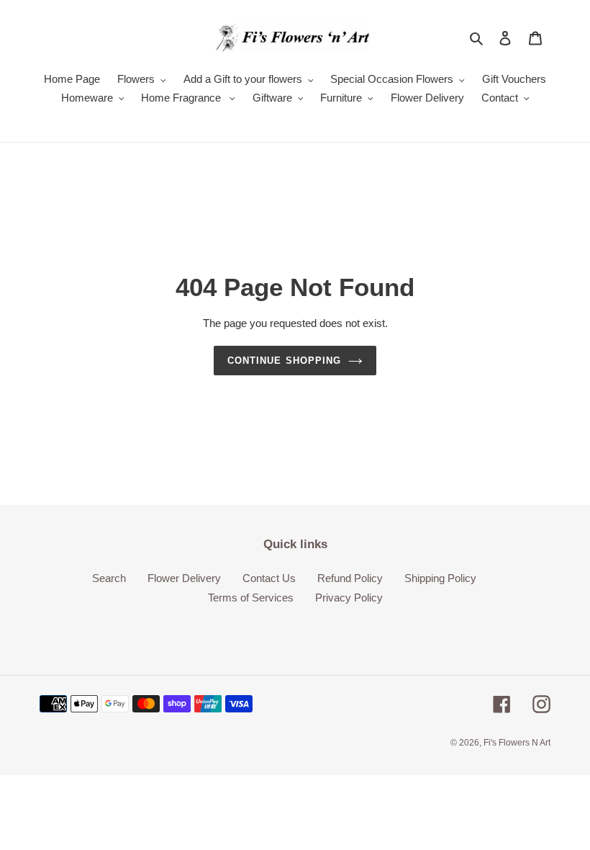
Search (109, 578)
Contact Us (269, 578)
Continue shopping (284, 360)
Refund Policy (350, 578)
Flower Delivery (184, 578)
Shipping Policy (440, 578)
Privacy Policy (349, 597)
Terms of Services (251, 597)
